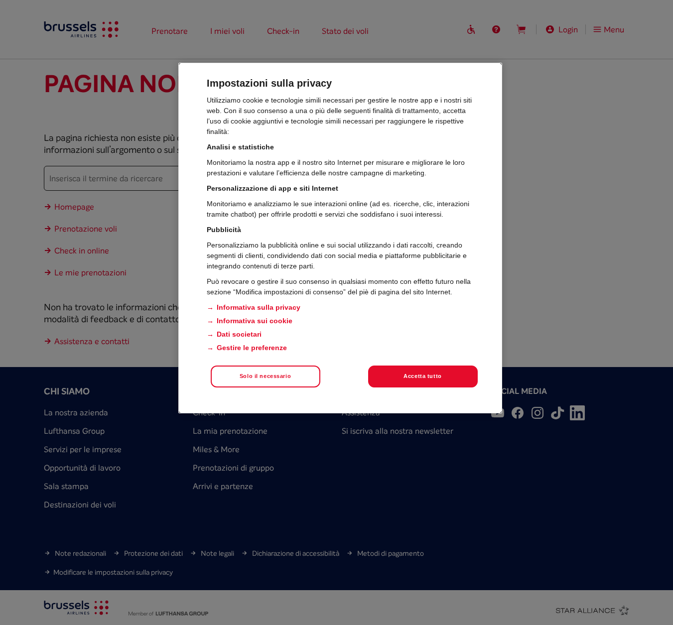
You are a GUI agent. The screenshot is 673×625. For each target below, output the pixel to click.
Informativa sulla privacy (258, 307)
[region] (340, 238)
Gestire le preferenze (252, 348)
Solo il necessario (265, 376)
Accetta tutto (422, 376)
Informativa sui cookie (254, 321)
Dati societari (239, 334)
